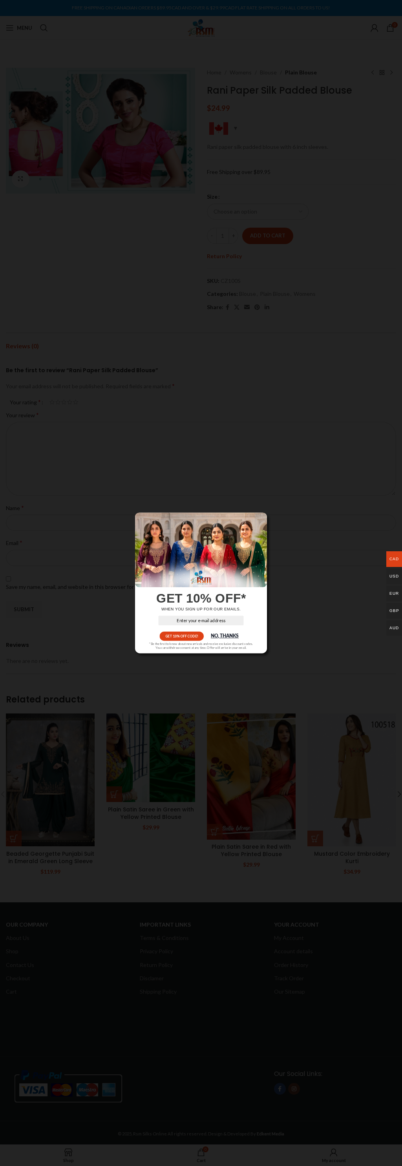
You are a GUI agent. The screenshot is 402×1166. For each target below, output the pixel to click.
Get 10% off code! (181, 636)
